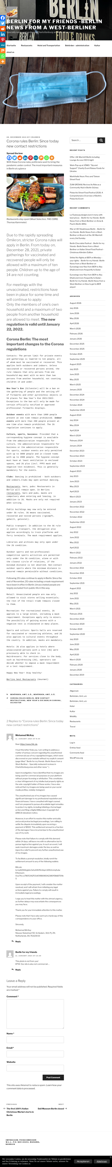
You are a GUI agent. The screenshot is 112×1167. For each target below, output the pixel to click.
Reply (18, 941)
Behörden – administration (77, 45)
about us (10, 52)
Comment (13, 996)
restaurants (13, 493)
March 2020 (75, 659)
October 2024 (76, 405)
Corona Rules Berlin (22, 698)
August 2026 (75, 303)
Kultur (97, 45)
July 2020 (74, 639)
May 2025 (74, 379)
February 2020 (76, 665)
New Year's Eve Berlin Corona (44, 700)
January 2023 (76, 501)
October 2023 (76, 461)
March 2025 (75, 384)
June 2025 (74, 374)
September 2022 (77, 522)
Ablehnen (102, 1161)
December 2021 (77, 568)
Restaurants (26, 45)
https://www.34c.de (28, 744)
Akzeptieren (83, 1161)
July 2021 (74, 593)
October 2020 (76, 629)
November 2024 (77, 400)
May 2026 (74, 318)
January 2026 (76, 339)
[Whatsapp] (46, 157)
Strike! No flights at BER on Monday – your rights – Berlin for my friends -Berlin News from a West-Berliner (87, 260)
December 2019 (77, 675)
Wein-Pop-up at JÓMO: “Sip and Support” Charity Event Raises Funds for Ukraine (87, 168)
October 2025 (76, 354)
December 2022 (77, 507)
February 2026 (76, 333)
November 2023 (77, 456)
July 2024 (74, 420)
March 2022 (75, 552)
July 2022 (74, 532)
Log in (72, 742)
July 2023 (74, 476)
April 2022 (74, 547)
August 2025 (75, 364)
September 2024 (77, 410)
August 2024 (75, 415)
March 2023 (75, 496)
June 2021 (74, 598)
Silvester (16, 703)
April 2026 (74, 323)
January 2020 (76, 670)
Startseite (11, 45)
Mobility (73, 716)
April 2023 (74, 491)
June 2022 (74, 537)
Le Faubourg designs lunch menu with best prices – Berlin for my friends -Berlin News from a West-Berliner (87, 218)
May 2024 (74, 425)
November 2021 (77, 573)
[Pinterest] (30, 157)
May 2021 (74, 603)
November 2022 (77, 512)
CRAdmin (35, 137)
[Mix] (41, 157)
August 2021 (75, 588)
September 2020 (77, 634)
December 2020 (77, 619)
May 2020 (74, 649)
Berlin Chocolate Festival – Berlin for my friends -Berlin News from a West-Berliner (87, 246)
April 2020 (74, 654)
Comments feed (77, 753)
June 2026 (74, 313)
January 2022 (76, 563)
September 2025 (77, 359)
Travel (72, 726)
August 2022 (75, 527)
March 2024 (75, 435)
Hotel (72, 706)
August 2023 (75, 471)
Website (11, 1062)
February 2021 (76, 614)
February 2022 (76, 557)
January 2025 (76, 389)
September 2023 (77, 466)
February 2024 (76, 440)
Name (10, 1033)
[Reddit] (19, 157)
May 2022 (74, 542)
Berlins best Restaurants (21, 679)
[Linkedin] (25, 157)
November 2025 (77, 349)
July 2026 (74, 308)
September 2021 (77, 583)
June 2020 (74, 644)
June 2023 (74, 481)
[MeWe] (35, 157)
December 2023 (77, 451)
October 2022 (76, 517)
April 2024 (74, 430)
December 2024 (77, 395)
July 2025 (74, 369)
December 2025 (77, 344)
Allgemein (74, 691)
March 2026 (75, 328)
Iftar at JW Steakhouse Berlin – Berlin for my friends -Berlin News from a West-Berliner (87, 232)
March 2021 (75, 608)
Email (10, 1048)
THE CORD (52, 219)
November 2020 (77, 624)
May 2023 (74, 486)
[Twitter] (14, 157)
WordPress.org (76, 758)
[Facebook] (9, 157)
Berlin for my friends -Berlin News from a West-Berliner (54, 24)
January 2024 (76, 445)
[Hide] (1, 67)
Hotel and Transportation (48, 45)
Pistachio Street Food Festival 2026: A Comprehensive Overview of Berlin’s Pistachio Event (86, 195)
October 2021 (76, 578)
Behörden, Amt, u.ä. (21, 694)
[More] (51, 157)
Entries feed (75, 747)
